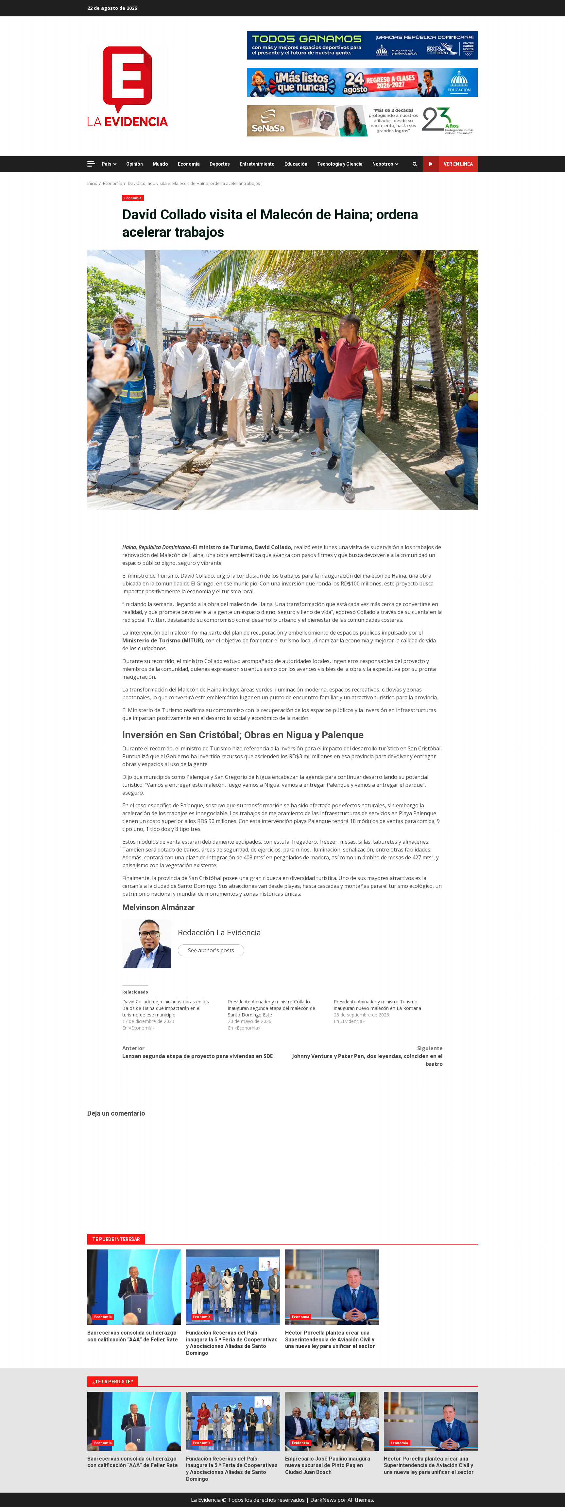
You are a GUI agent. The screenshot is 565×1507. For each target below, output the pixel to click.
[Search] (415, 164)
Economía (189, 164)
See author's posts (211, 950)
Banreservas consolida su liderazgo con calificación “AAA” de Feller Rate (134, 1287)
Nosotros (382, 164)
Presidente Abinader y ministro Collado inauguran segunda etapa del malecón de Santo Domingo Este (271, 1008)
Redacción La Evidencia (219, 932)
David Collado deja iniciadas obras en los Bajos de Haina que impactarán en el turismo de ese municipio (165, 1008)
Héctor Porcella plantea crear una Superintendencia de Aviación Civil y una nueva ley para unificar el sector (332, 1287)
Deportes (220, 164)
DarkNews (323, 1499)
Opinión (134, 164)
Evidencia (300, 1443)
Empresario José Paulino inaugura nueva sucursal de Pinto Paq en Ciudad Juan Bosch (332, 1421)
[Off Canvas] (91, 164)
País (106, 164)
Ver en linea (458, 164)
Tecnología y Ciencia (340, 164)
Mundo (160, 164)
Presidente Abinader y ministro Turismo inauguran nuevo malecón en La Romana (377, 1004)
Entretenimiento (257, 164)
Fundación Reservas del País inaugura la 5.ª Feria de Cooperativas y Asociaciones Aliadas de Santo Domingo (233, 1287)
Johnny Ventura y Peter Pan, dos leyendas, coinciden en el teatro (367, 1056)
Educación (295, 164)
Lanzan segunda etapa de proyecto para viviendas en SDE (197, 1052)
